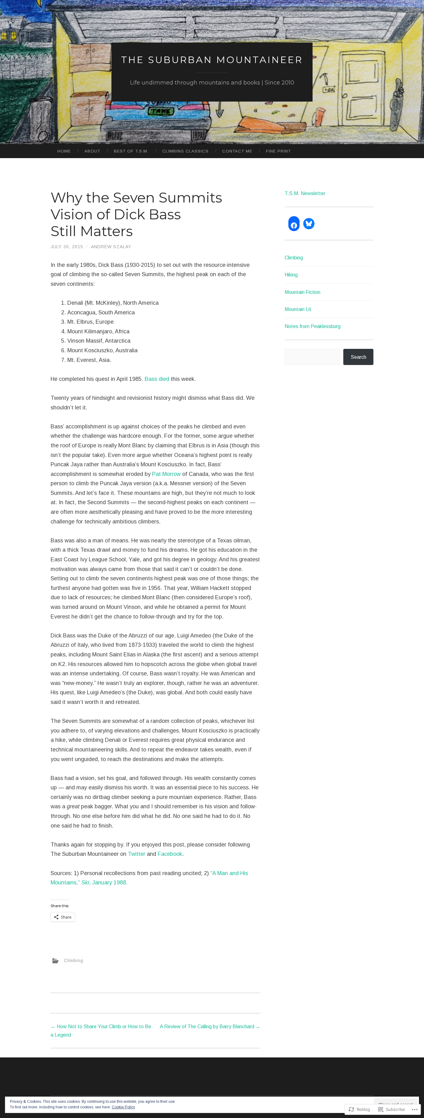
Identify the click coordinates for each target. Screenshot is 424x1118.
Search (358, 357)
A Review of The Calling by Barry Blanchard (210, 1026)
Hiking (291, 274)
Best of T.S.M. (131, 151)
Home (64, 151)
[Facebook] (294, 225)
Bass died (157, 379)
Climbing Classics (185, 151)
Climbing (73, 960)
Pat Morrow (166, 474)
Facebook (170, 854)
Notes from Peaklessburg (313, 326)
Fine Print (278, 151)
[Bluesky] (308, 223)
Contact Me (237, 151)
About (92, 151)
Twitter (136, 854)
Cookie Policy (123, 1107)
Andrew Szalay (111, 246)
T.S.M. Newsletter (305, 193)
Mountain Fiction (302, 292)
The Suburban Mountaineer (212, 60)
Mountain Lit (298, 309)
